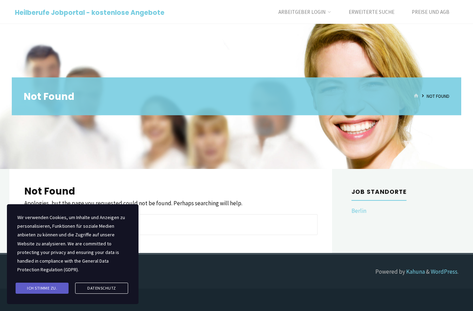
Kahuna (415, 271)
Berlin (358, 211)
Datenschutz (101, 288)
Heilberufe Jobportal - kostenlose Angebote (89, 12)
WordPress (444, 271)
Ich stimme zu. (42, 288)
